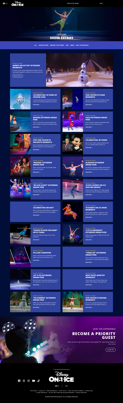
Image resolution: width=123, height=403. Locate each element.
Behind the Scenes (57, 45)
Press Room (33, 390)
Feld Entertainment (52, 390)
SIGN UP (110, 350)
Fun (67, 45)
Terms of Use (62, 390)
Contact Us (42, 390)
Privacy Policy (89, 390)
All (35, 45)
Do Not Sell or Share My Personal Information (61, 392)
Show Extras (44, 45)
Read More (18, 76)
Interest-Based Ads (81, 392)
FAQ (101, 3)
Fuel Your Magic (82, 45)
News (72, 45)
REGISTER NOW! (73, 3)
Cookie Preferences (41, 392)
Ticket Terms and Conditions (76, 390)
